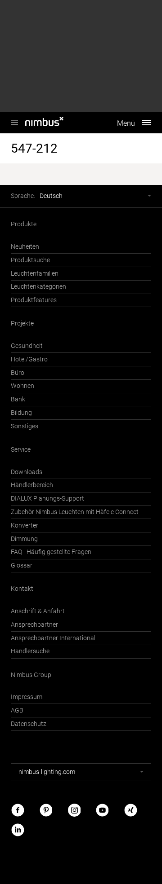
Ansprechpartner (34, 625)
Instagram (74, 810)
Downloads (26, 472)
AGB (17, 710)
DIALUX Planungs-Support (47, 498)
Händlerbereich (32, 485)
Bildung (21, 413)
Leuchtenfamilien (34, 273)
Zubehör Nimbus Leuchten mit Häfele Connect (75, 512)
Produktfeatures (34, 300)
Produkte (23, 224)
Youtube (102, 810)
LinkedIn (17, 829)
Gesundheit (27, 346)
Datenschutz (28, 724)
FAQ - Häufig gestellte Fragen (51, 552)
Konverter (24, 525)
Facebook (17, 810)
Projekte (22, 323)
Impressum (26, 697)
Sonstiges (24, 426)
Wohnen (22, 386)
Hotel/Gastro (29, 359)
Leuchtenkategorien (38, 286)
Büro (17, 373)
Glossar (21, 565)
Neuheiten (25, 247)
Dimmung (24, 539)
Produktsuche (30, 260)
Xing (130, 810)
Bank (18, 399)
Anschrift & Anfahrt (38, 611)
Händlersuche (30, 651)
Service (21, 449)
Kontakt (22, 589)
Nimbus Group (31, 675)
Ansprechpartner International (53, 638)
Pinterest (46, 810)
